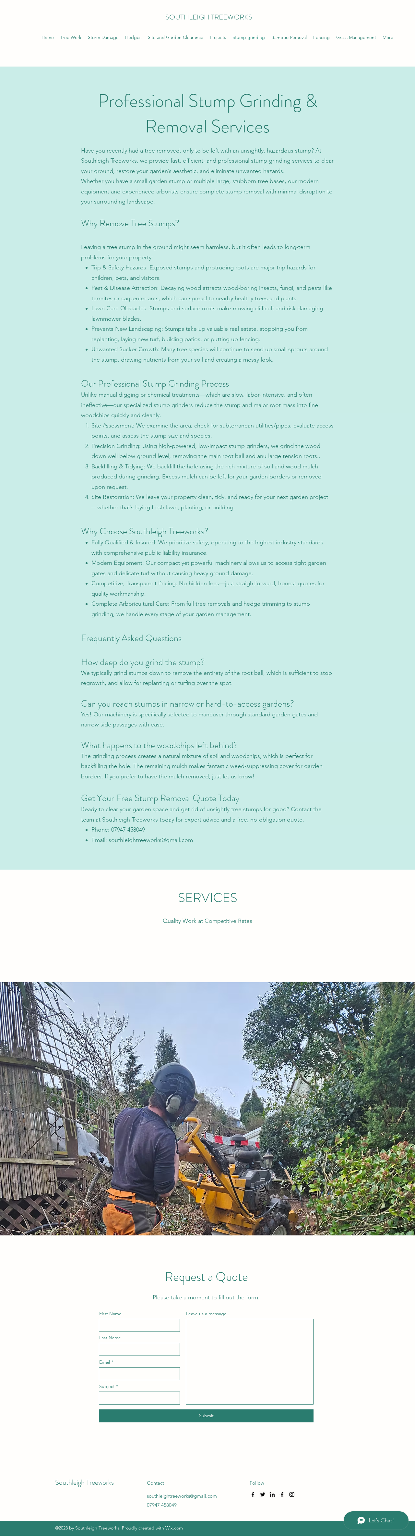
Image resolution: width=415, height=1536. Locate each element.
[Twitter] (262, 1494)
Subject (107, 1386)
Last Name (110, 1337)
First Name (110, 1313)
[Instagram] (292, 1494)
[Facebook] (253, 1494)
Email (104, 1362)
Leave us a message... (208, 1313)
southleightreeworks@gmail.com (151, 840)
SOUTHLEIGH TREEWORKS (208, 17)
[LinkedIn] (272, 1494)
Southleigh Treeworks (84, 1482)
